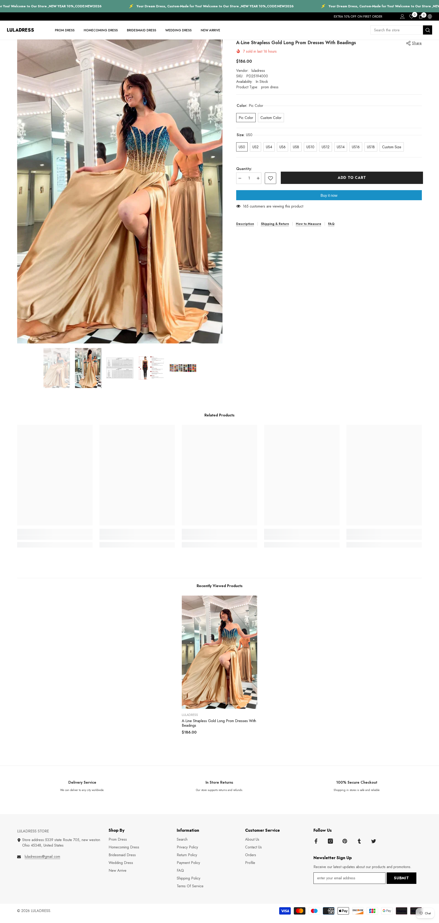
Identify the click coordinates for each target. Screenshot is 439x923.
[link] (55, 537)
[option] (119, 191)
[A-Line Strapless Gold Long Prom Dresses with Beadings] (219, 652)
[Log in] (402, 16)
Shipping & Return (275, 223)
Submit (401, 878)
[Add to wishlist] (270, 178)
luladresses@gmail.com (42, 856)
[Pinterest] (344, 841)
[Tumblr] (359, 841)
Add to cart (351, 177)
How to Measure (308, 223)
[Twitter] (373, 841)
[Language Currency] (430, 16)
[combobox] (396, 30)
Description (245, 223)
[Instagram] (330, 841)
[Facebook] (316, 841)
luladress (258, 70)
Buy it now (329, 195)
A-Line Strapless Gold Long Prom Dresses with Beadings (219, 723)
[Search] (401, 30)
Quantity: (244, 168)
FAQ (331, 223)
